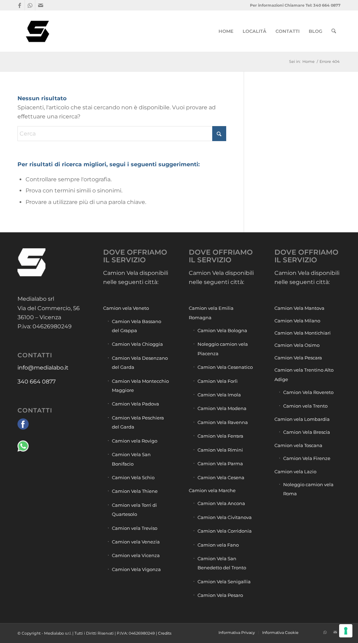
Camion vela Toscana (298, 445)
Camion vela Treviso (134, 528)
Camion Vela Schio (133, 477)
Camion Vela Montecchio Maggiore (140, 385)
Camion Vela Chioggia (137, 344)
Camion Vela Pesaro (220, 595)
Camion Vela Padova (135, 404)
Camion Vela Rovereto (308, 392)
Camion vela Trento (305, 406)
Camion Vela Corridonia (225, 531)
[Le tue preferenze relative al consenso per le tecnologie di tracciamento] (345, 630)
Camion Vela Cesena (221, 477)
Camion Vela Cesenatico (225, 367)
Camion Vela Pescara (298, 357)
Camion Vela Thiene (135, 491)
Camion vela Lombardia (302, 419)
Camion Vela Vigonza (136, 569)
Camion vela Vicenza (136, 555)
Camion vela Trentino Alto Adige (304, 374)
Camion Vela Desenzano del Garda (140, 362)
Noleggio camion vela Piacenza (223, 348)
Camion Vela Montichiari (302, 333)
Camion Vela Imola (219, 394)
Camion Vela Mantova (299, 308)
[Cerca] (334, 31)
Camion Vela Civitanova (225, 517)
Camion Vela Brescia (306, 432)
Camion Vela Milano (297, 320)
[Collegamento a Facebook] (19, 5)
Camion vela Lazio (295, 471)
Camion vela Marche (212, 490)
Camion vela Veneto (126, 308)
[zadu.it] (314, 632)
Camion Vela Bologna (222, 330)
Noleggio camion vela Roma (308, 489)
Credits (164, 633)
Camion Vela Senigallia (224, 581)
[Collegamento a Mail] (40, 5)
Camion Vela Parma (220, 463)
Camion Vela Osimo (297, 345)
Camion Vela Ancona (221, 503)
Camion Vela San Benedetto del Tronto (222, 563)
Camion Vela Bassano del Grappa (136, 326)
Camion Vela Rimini (220, 450)
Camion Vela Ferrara (220, 436)
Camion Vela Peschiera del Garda (138, 422)
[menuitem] (226, 31)
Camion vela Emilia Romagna (211, 312)
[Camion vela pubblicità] (38, 31)
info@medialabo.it (43, 367)
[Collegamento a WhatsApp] (30, 5)
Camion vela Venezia (136, 542)
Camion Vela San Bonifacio (131, 459)
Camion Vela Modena (222, 408)
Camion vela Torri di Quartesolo (134, 509)
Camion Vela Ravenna (223, 422)
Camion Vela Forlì (218, 381)
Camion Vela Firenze (306, 458)
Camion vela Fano (218, 545)
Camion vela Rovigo (134, 441)
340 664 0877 (36, 381)
